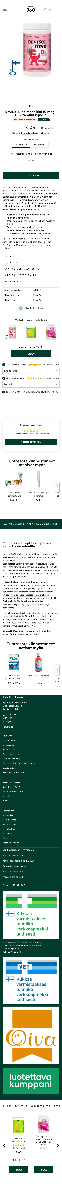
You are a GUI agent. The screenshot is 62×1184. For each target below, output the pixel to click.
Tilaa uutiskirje (14, 885)
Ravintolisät (8, 815)
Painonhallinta (9, 824)
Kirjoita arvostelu (31, 441)
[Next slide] (58, 1146)
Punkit (6, 800)
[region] (31, 1145)
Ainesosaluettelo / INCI (21, 275)
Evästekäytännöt (10, 768)
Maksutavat (8, 745)
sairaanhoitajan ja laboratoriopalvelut (21, 585)
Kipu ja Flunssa (10, 820)
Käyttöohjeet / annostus (22, 269)
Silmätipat (7, 833)
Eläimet (6, 838)
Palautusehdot (9, 749)
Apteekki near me (11, 843)
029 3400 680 (15, 871)
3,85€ (18, 1152)
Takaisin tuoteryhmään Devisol (33, 524)
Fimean (24, 945)
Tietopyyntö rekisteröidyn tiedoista (19, 763)
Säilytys (10, 257)
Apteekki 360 (10, 554)
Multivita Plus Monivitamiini (16, 378)
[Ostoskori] (57, 9)
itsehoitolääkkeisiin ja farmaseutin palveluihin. (26, 564)
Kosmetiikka (8, 811)
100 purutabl (21, 145)
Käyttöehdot (8, 736)
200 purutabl (39, 145)
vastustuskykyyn (11, 604)
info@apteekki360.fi (13, 877)
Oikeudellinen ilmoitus (13, 759)
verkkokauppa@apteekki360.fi (18, 861)
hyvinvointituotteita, (47, 567)
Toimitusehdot (9, 740)
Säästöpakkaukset (11, 782)
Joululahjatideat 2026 (13, 791)
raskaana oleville (38, 604)
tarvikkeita (42, 619)
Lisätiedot (12, 263)
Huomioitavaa (14, 281)
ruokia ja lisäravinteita (14, 619)
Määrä (31, 160)
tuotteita (28, 557)
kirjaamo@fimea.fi (12, 948)
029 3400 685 (15, 855)
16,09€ (43, 1148)
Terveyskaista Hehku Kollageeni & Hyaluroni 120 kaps (29, 392)
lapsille (24, 604)
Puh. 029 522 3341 (12, 952)
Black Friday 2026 (11, 787)
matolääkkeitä (44, 616)
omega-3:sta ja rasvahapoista (18, 595)
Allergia (6, 796)
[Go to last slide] (4, 1146)
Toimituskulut (27, 133)
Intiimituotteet (9, 829)
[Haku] (51, 9)
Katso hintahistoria (33, 308)
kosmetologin (38, 582)
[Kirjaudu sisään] (45, 9)
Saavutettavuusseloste (13, 772)
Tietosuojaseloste (11, 754)
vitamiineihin (40, 595)
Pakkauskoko (31, 139)
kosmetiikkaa (32, 570)
